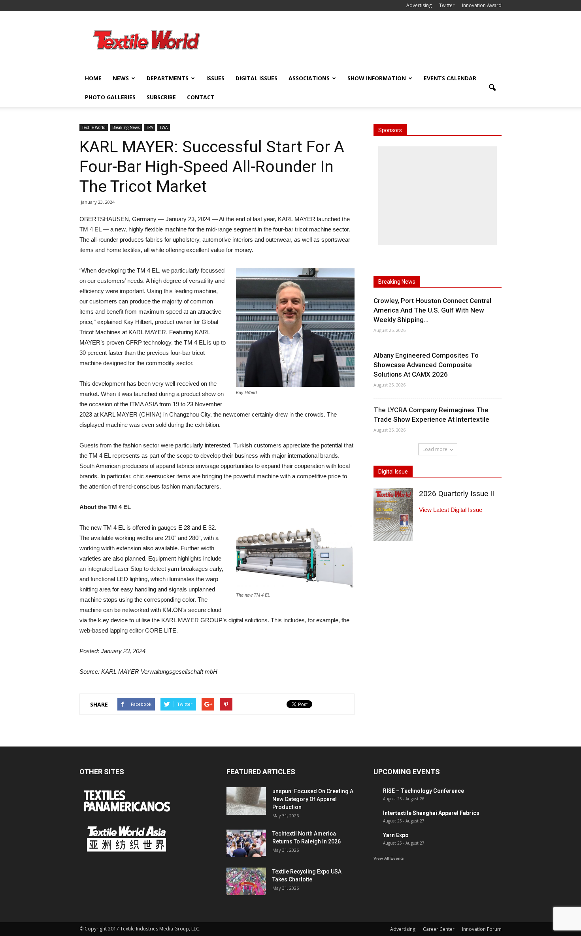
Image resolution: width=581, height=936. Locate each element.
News (121, 78)
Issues (215, 78)
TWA (164, 127)
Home (93, 78)
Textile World (94, 127)
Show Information (376, 78)
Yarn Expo (396, 835)
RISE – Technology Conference (423, 791)
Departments (168, 78)
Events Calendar (450, 78)
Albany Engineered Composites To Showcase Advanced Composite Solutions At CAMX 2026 (426, 364)
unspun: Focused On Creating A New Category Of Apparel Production (312, 799)
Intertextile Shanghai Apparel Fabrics (431, 813)
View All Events (389, 858)
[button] (492, 87)
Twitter (447, 5)
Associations (309, 78)
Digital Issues (256, 78)
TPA (149, 127)
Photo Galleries (110, 97)
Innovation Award (482, 5)
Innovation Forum (482, 929)
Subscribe (161, 97)
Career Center (439, 929)
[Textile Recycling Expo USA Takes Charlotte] (246, 881)
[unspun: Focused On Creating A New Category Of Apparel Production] (246, 801)
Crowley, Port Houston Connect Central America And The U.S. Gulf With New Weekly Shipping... (432, 310)
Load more (435, 449)
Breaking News (126, 127)
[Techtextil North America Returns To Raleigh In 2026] (246, 843)
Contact (201, 97)
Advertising (419, 5)
